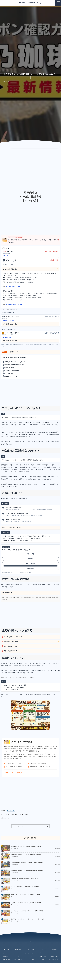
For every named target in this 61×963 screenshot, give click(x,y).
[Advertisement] (30, 168)
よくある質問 (9, 373)
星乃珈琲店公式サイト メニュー (14, 286)
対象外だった (30, 568)
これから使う (30, 554)
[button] (58, 3)
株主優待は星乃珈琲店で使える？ (14, 364)
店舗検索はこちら (6, 337)
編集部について (9, 772)
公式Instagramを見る (7, 320)
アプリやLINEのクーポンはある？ (15, 362)
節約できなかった (30, 563)
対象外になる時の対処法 (12, 370)
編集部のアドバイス (11, 376)
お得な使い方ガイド (11, 367)
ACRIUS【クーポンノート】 (30, 3)
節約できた (31, 558)
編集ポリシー (20, 772)
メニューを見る (7, 255)
